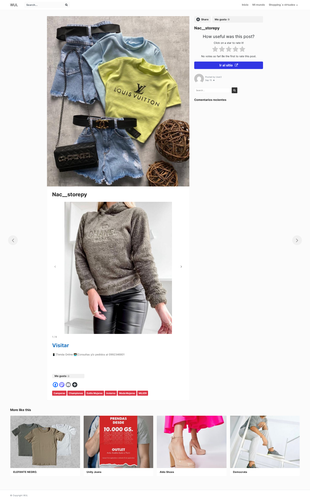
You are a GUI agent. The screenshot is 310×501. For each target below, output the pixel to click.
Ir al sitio (226, 65)
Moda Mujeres (127, 393)
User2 (219, 77)
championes (76, 393)
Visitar (60, 345)
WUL (14, 5)
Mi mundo (258, 4)
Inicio (245, 4)
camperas (59, 393)
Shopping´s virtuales (282, 4)
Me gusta (60, 376)
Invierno (110, 393)
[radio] (215, 49)
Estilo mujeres (95, 393)
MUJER (143, 393)
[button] (181, 266)
